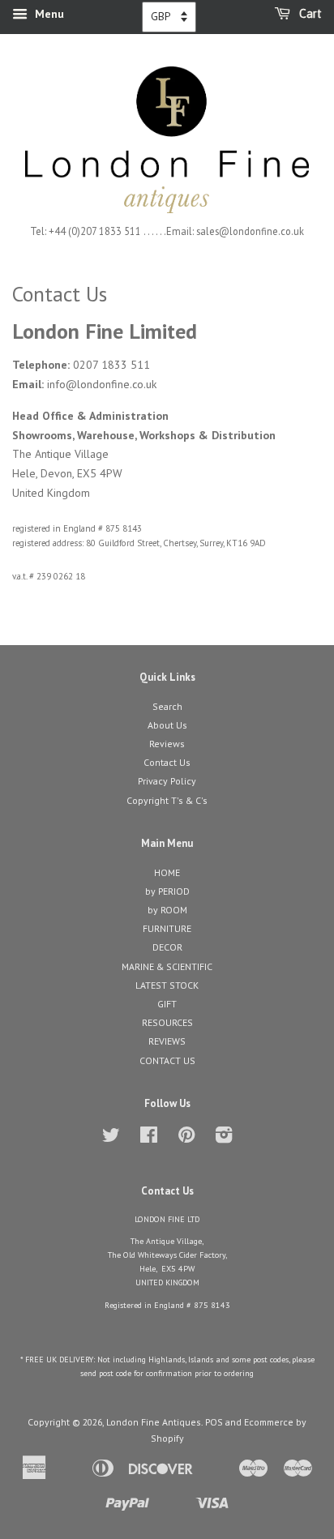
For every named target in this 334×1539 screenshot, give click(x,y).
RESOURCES (167, 1022)
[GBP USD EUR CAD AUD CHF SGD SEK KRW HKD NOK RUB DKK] (169, 17)
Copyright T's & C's (167, 800)
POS (214, 1422)
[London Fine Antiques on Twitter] (111, 1138)
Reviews (167, 743)
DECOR (167, 947)
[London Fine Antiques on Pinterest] (186, 1138)
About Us (167, 725)
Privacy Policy (167, 781)
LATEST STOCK (167, 985)
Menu (48, 13)
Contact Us (167, 762)
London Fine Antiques (153, 1422)
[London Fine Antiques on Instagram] (224, 1138)
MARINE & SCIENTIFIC (167, 966)
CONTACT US (167, 1060)
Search (167, 706)
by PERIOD (167, 891)
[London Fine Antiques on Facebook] (148, 1138)
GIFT (167, 1004)
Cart (309, 13)
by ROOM (167, 910)
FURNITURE (167, 928)
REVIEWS (167, 1041)
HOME (167, 872)
